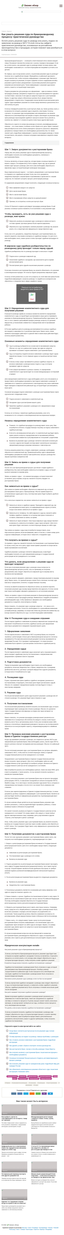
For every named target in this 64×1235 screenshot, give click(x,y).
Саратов (36, 1229)
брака (8, 1083)
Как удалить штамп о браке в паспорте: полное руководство (30, 1046)
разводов (42, 1083)
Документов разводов (20, 1083)
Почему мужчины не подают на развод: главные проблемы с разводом (33, 1036)
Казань (50, 1227)
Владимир (49, 1229)
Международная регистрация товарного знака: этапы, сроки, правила (42, 1118)
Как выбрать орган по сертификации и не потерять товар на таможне (14, 1118)
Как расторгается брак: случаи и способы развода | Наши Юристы (32, 1049)
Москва (24, 1227)
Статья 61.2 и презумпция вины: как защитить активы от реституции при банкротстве (43, 1147)
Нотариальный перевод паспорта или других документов (14, 1174)
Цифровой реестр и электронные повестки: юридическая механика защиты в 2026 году (14, 1147)
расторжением (52, 1083)
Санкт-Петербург (33, 1227)
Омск (17, 1229)
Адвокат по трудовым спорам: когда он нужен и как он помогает (14, 1202)
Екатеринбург (43, 1227)
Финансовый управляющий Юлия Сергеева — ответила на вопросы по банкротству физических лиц (43, 1175)
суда (36, 1085)
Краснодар (29, 1229)
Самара (22, 1229)
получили (33, 1083)
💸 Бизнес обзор (29, 5)
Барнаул (42, 1229)
